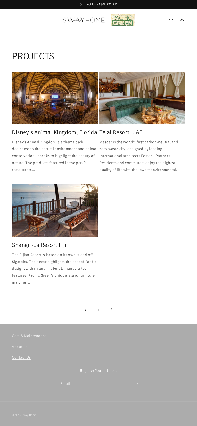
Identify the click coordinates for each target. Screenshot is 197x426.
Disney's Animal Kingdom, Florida (54, 132)
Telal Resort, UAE (120, 132)
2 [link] (112, 309)
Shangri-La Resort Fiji (39, 245)
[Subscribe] (136, 383)
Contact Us (21, 357)
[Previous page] (85, 310)
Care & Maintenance (29, 335)
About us (20, 346)
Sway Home (29, 415)
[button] (10, 20)
